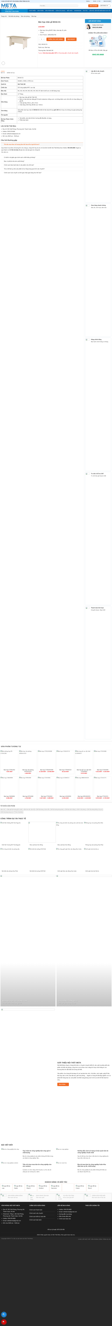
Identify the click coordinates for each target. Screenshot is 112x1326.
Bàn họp (33, 16)
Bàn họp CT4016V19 (65, 770)
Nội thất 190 (49, 50)
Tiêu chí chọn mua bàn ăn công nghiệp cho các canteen (37, 1165)
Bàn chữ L (3, 809)
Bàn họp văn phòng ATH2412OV (28, 770)
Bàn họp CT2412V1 (102, 796)
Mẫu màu (70, 10)
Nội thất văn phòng (13, 16)
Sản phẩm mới (49, 10)
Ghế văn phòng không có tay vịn (94, 809)
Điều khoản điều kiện (65, 1216)
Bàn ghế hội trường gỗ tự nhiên (15, 809)
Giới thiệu (32, 10)
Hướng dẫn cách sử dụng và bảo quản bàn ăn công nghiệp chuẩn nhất (93, 1151)
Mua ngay (71, 39)
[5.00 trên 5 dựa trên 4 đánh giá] (60, 24)
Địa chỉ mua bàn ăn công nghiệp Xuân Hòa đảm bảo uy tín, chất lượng (92, 1165)
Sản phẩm (40, 10)
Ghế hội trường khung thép (57, 809)
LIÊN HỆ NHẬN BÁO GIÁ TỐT (102, 10)
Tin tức (85, 10)
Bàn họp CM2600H (9, 796)
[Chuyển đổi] (2, 144)
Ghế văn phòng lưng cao (7, 812)
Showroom (77, 10)
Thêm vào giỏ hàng (55, 39)
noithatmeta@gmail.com (13, 133)
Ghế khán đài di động (70, 809)
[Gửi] (76, 5)
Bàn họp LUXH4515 (65, 796)
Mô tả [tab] (3, 72)
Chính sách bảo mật (65, 1218)
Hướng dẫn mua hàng (65, 1214)
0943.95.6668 (97, 27)
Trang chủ (4, 16)
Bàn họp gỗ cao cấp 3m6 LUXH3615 (84, 770)
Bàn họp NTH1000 (28, 796)
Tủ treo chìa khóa (18, 812)
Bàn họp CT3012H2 (9, 770)
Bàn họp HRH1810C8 (84, 796)
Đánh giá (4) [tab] (10, 72)
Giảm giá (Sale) (60, 10)
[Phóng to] (3, 63)
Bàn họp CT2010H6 (102, 770)
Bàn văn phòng (25, 16)
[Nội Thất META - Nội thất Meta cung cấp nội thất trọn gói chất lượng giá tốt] (19, 6)
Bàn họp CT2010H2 (46, 796)
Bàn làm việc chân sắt (29, 809)
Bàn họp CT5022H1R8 (46, 770)
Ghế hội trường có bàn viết (42, 809)
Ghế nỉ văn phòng (81, 809)
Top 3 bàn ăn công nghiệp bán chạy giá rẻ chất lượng (36, 1151)
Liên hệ (91, 10)
